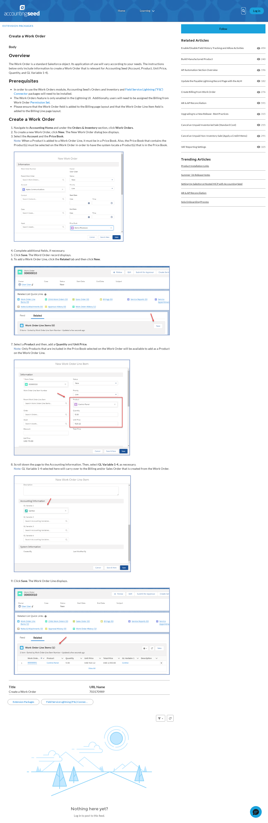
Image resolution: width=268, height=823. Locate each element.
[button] (256, 812)
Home (121, 10)
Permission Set (40, 102)
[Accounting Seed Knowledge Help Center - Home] (22, 11)
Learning (145, 10)
